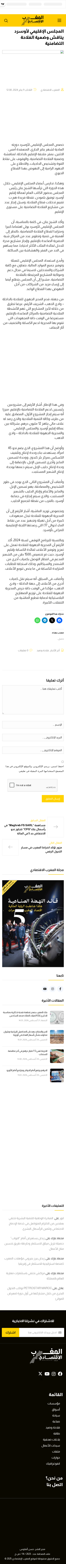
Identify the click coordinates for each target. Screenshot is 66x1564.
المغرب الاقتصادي (50, 89)
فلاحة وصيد (43, 650)
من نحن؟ (54, 1477)
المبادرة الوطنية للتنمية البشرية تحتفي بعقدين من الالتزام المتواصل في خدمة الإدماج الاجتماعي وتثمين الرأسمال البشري (36, 1223)
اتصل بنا (55, 1484)
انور (62, 1218)
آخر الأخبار (55, 650)
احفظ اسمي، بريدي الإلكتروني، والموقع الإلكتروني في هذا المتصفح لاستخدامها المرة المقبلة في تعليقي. (35, 769)
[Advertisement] (33, 368)
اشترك (11, 1332)
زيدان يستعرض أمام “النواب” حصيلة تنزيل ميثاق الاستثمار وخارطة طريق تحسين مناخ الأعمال (34, 1243)
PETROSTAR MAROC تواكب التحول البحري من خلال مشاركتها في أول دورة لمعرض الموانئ (35, 1293)
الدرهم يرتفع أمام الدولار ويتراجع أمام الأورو (27, 1070)
